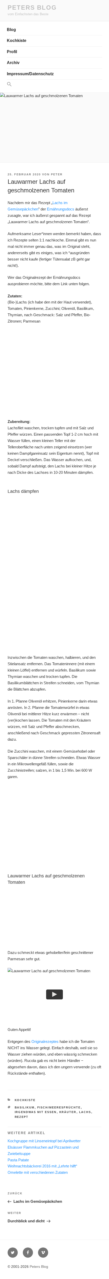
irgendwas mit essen (36, 1112)
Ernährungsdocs (60, 209)
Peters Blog (32, 7)
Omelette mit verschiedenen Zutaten (38, 1172)
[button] (54, 84)
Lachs (85, 1112)
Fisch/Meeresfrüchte (59, 1107)
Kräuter (68, 1112)
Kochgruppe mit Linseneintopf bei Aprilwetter (44, 1141)
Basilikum (25, 1107)
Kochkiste (16, 40)
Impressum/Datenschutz (30, 74)
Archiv (13, 62)
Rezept (22, 1116)
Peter (57, 174)
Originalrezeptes (45, 1041)
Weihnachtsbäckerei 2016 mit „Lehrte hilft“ (42, 1166)
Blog (11, 29)
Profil (12, 52)
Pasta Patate (18, 1160)
